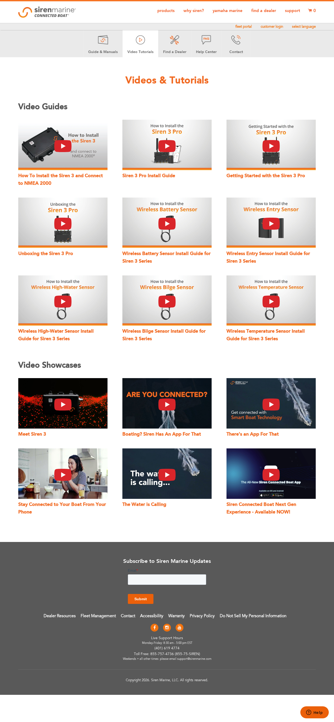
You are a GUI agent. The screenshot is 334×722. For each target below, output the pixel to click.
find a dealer (263, 11)
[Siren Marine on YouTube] (179, 628)
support (292, 11)
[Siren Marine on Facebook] (154, 628)
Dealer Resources (60, 616)
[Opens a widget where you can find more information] (314, 712)
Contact (128, 616)
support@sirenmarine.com (194, 659)
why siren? (193, 11)
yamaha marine (227, 11)
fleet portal (243, 27)
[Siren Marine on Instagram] (167, 628)
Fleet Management (98, 616)
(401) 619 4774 (167, 648)
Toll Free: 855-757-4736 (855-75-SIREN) (167, 654)
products (166, 11)
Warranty (176, 616)
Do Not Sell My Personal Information (253, 616)
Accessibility (151, 616)
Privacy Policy (202, 616)
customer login (272, 27)
